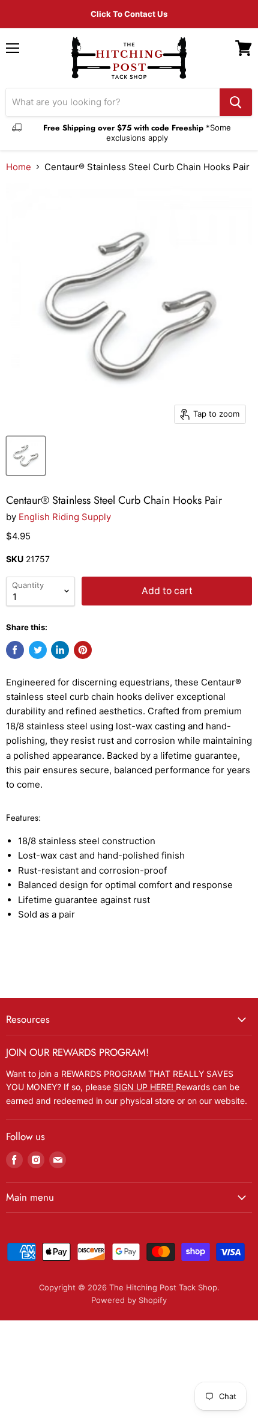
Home (18, 167)
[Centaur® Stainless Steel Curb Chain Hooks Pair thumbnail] (26, 456)
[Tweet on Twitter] (38, 650)
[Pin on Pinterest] (83, 650)
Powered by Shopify (129, 1300)
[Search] (236, 102)
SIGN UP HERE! (144, 1087)
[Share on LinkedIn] (60, 650)
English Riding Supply (65, 517)
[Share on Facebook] (15, 650)
